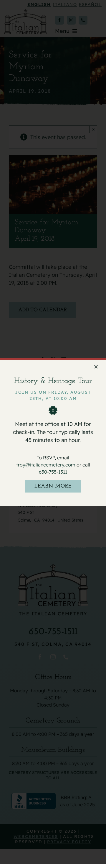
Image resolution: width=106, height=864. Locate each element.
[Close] (96, 366)
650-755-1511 (53, 472)
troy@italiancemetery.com (45, 465)
